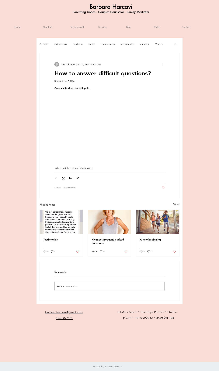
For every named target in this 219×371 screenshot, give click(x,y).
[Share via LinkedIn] (70, 178)
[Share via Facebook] (55, 178)
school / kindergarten (82, 168)
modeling (78, 44)
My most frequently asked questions (108, 241)
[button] (175, 44)
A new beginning (150, 239)
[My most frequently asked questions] (109, 222)
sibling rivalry (60, 44)
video (57, 168)
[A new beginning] (157, 222)
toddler (66, 168)
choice (91, 44)
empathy (144, 44)
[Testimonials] (61, 222)
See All (176, 204)
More (157, 44)
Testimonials (51, 239)
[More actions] (163, 64)
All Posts (43, 44)
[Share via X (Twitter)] (63, 178)
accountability (127, 44)
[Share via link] (77, 178)
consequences (108, 44)
